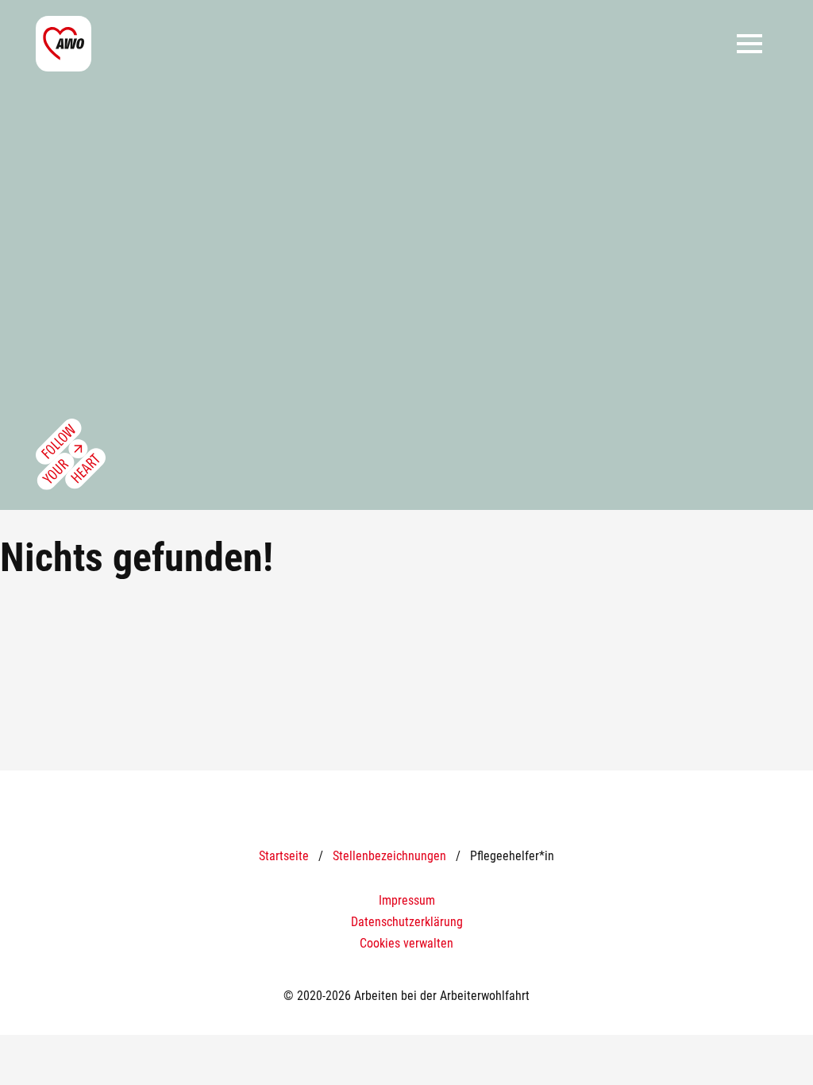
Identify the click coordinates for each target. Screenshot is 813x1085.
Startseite (284, 855)
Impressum (407, 900)
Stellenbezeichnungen (389, 855)
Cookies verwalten (406, 943)
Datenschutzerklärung (407, 921)
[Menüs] (749, 43)
